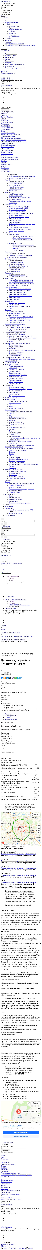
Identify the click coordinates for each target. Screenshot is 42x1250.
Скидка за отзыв (14, 26)
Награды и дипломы (11, 23)
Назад (11, 578)
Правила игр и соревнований (14, 68)
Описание (8, 714)
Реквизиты (12, 35)
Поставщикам (9, 57)
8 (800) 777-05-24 (6, 78)
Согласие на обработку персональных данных (20, 45)
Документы (12, 33)
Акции (3, 1157)
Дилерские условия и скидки (14, 64)
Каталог (3, 1155)
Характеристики (10, 716)
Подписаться (5, 1150)
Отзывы (7, 24)
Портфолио (8, 62)
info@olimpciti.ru (6, 85)
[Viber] (13, 678)
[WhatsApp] (15, 678)
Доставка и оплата (11, 54)
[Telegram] (21, 678)
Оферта (3, 1246)
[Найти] (5, 523)
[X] (10, 678)
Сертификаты (9, 21)
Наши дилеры (9, 66)
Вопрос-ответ (9, 61)
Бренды (7, 59)
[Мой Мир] (7, 678)
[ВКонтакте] (2, 678)
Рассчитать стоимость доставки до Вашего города (18, 854)
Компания (4, 1159)
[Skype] (18, 678)
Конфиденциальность (8, 1244)
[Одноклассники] (5, 678)
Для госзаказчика (14, 37)
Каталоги (12, 31)
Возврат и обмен (10, 55)
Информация (5, 1176)
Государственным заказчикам (14, 44)
